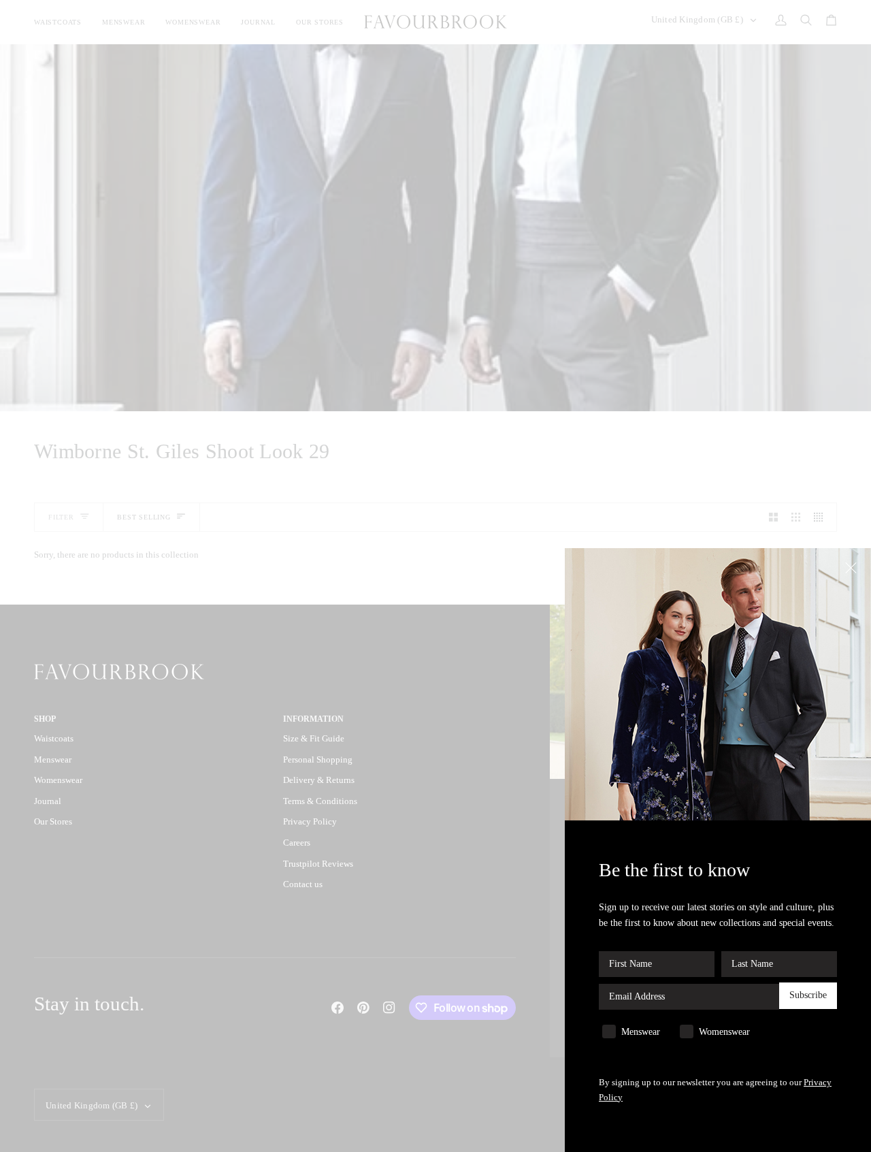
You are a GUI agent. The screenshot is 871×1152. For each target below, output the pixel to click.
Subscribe (808, 996)
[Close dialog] (852, 566)
